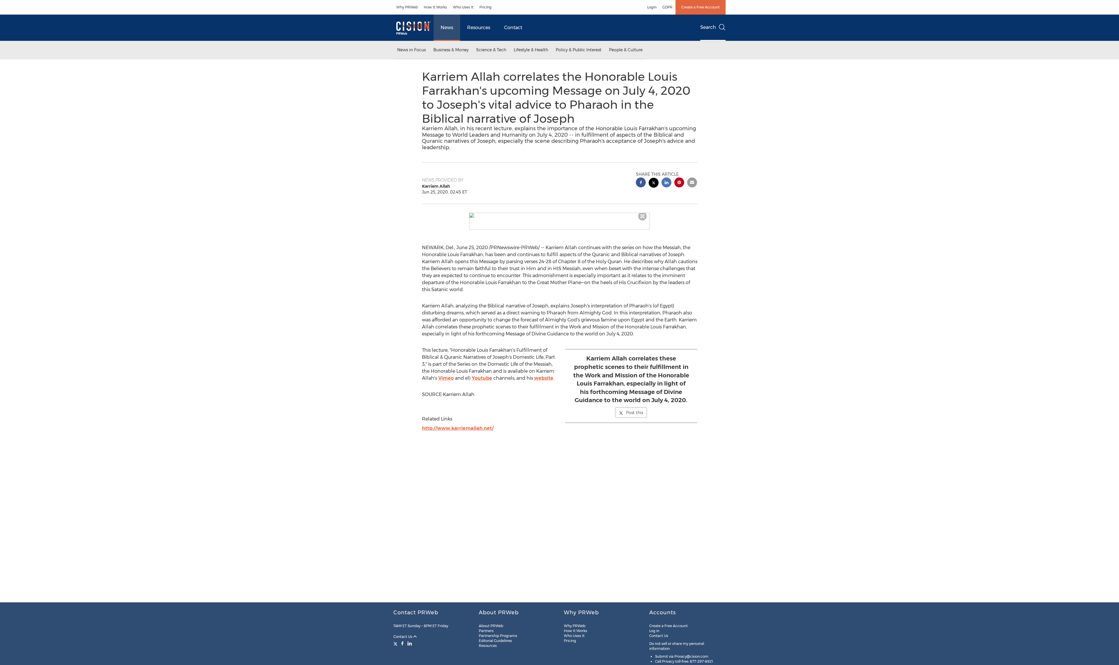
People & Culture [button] (626, 49)
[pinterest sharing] (679, 183)
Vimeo (446, 378)
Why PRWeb (407, 7)
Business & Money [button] (451, 49)
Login (652, 7)
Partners (486, 631)
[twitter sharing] (654, 183)
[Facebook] (402, 643)
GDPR (667, 7)
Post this (634, 412)
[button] (559, 215)
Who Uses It (463, 7)
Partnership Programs (498, 636)
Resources (478, 27)
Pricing (485, 7)
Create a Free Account (700, 7)
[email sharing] (692, 183)
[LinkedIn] (410, 643)
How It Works (435, 7)
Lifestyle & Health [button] (531, 49)
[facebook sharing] (641, 183)
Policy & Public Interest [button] (578, 49)
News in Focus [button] (411, 49)
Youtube (482, 378)
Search (708, 27)
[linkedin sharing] (666, 183)
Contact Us (403, 636)
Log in (654, 631)
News (447, 27)
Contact (513, 27)
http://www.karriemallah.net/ (458, 428)
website (543, 378)
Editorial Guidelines (495, 640)
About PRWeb (491, 626)
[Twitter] (396, 643)
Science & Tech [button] (491, 49)
